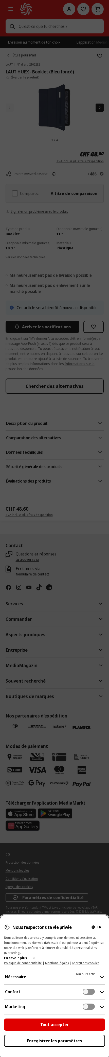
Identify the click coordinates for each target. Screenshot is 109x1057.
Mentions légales (57, 963)
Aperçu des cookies (85, 963)
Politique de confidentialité (23, 963)
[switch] (89, 992)
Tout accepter (54, 1024)
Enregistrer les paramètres (54, 1041)
